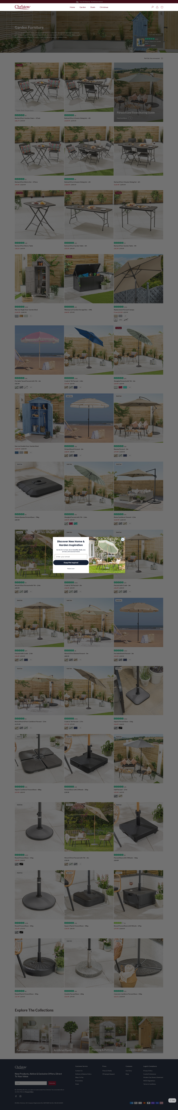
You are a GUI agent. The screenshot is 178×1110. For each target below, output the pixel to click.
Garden (83, 7)
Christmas (104, 7)
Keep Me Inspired (71, 562)
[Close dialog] (122, 539)
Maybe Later (71, 568)
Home (72, 7)
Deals (92, 7)
